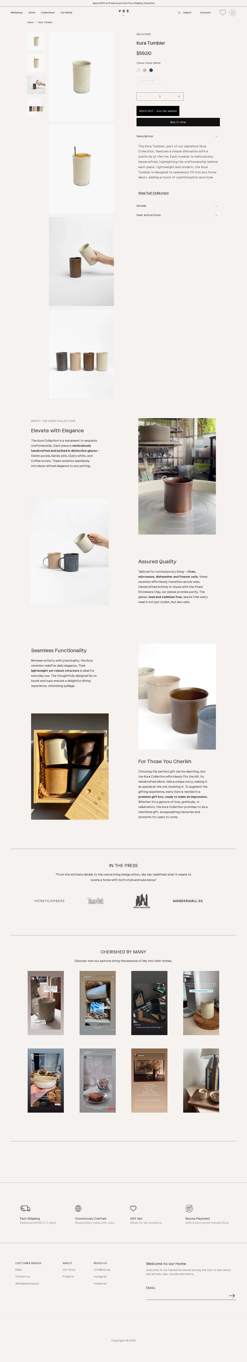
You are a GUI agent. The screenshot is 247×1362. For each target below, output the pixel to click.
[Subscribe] (232, 1296)
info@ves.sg (102, 1269)
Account (205, 12)
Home (30, 22)
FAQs (18, 1269)
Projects (68, 1276)
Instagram (100, 1276)
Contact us (22, 1276)
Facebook (100, 1283)
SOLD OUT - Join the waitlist (158, 111)
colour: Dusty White (149, 63)
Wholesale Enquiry (27, 1283)
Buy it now (178, 122)
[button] (20, 13)
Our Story (69, 1269)
